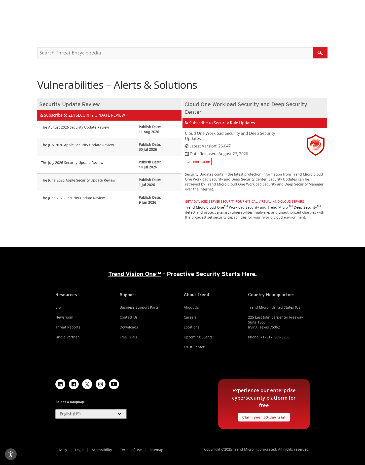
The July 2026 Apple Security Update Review (77, 144)
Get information (198, 161)
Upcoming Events (198, 337)
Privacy (61, 449)
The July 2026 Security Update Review (72, 162)
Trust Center (194, 347)
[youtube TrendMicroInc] (114, 384)
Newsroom (64, 317)
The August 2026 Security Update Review (75, 127)
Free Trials (128, 337)
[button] (91, 414)
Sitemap (156, 449)
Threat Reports (67, 327)
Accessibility (102, 449)
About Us (191, 307)
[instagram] (101, 384)
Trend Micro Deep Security (294, 207)
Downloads (129, 327)
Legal (79, 449)
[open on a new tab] (87, 384)
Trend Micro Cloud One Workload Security (222, 207)
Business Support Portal (140, 307)
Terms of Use (131, 449)
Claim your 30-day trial (261, 416)
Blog (59, 307)
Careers (190, 317)
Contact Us (129, 317)
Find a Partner (67, 337)
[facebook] (74, 384)
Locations (191, 327)
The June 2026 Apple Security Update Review (78, 180)
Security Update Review (69, 104)
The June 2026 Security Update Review (73, 197)
